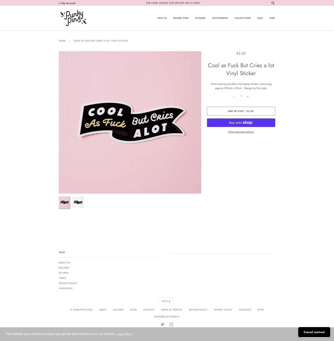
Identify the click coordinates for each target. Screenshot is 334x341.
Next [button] (194, 122)
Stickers (200, 18)
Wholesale (66, 288)
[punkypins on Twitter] (163, 325)
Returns (64, 272)
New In (162, 18)
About (103, 309)
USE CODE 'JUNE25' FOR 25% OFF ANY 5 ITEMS (173, 2)
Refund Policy (198, 309)
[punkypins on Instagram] (171, 325)
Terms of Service (171, 309)
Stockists (245, 309)
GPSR (261, 309)
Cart (272, 18)
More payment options (241, 132)
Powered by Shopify (167, 316)
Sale (260, 18)
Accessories (220, 18)
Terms (62, 278)
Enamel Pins (181, 18)
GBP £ (165, 301)
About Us (64, 262)
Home (62, 40)
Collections (243, 18)
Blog (133, 309)
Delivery (64, 267)
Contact (148, 309)
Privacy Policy (68, 283)
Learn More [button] (124, 334)
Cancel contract (314, 332)
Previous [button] (65, 122)
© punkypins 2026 (82, 309)
